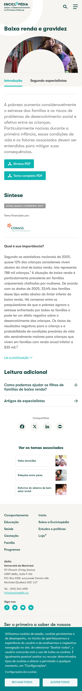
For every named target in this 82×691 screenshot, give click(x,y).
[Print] (59, 426)
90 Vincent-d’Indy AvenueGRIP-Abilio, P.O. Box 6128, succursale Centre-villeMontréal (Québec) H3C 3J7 (26, 576)
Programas (12, 549)
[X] (34, 426)
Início (43, 515)
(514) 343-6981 (19, 588)
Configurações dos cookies (21, 672)
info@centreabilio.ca (16, 592)
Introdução (13, 81)
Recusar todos (22, 682)
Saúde (8, 529)
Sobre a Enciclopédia (54, 522)
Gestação (11, 536)
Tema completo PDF (27, 176)
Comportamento (16, 515)
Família (9, 543)
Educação (11, 522)
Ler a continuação (16, 357)
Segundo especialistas (48, 81)
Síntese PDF (22, 164)
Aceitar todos (60, 682)
